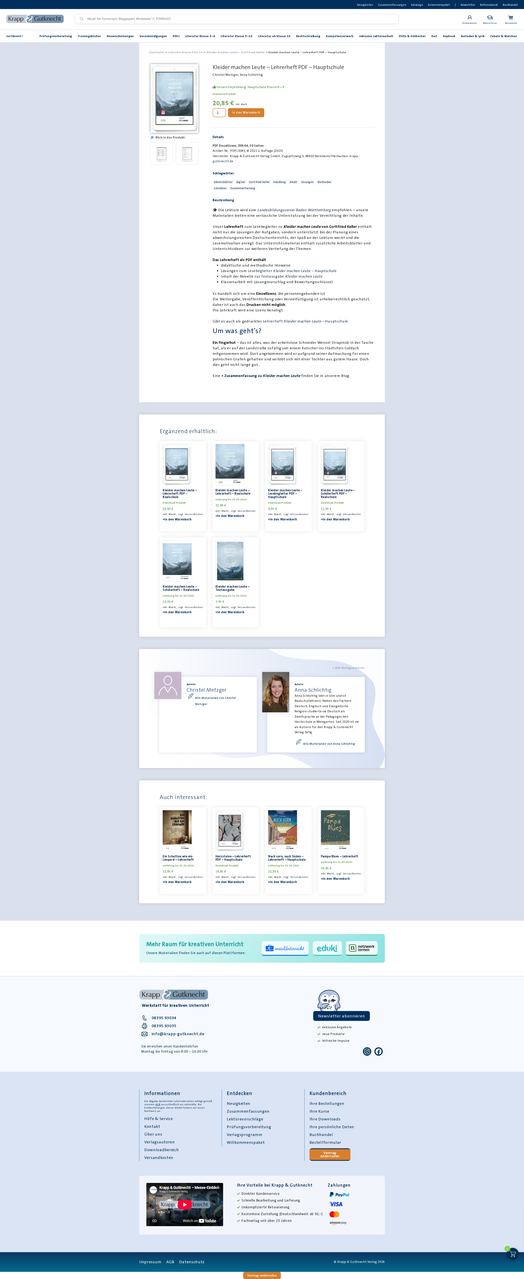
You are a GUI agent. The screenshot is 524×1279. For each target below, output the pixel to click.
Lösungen (307, 182)
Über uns (153, 1134)
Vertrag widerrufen (329, 1154)
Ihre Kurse (319, 1111)
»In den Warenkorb (177, 519)
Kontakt (152, 1126)
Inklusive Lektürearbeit (376, 36)
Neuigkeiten (365, 5)
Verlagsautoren (159, 1142)
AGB (157, 1104)
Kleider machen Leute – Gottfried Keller (236, 52)
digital (240, 182)
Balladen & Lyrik (472, 36)
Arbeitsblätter (223, 182)
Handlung (279, 182)
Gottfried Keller (259, 182)
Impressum (150, 1261)
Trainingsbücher (89, 36)
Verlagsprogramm (244, 1134)
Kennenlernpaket (439, 5)
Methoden (324, 182)
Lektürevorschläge (245, 1119)
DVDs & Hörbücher (412, 36)
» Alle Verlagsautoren (348, 668)
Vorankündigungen (153, 36)
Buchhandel (510, 5)
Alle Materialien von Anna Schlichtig (329, 744)
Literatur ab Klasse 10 (274, 36)
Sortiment (13, 36)
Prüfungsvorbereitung (56, 36)
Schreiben (220, 188)
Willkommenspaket (246, 1142)
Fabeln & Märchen (503, 36)
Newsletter (468, 5)
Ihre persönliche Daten (331, 1126)
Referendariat (489, 5)
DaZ (434, 36)
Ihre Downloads (325, 1119)
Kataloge (417, 5)
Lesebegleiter (292, 270)
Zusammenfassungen (392, 5)
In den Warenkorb (246, 112)
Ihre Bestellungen (326, 1103)
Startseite (156, 52)
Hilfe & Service (158, 1118)
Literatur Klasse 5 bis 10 (185, 52)
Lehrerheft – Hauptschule (305, 321)
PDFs (176, 36)
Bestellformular (325, 1142)
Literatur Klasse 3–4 (200, 36)
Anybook (449, 36)
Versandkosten (194, 514)
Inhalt (293, 182)
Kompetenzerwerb (339, 36)
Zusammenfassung (242, 188)
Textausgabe (291, 276)
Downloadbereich (161, 1149)
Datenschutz (191, 1261)
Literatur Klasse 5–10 (236, 36)
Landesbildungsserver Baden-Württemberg (294, 210)
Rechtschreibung (308, 36)
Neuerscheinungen (120, 36)
